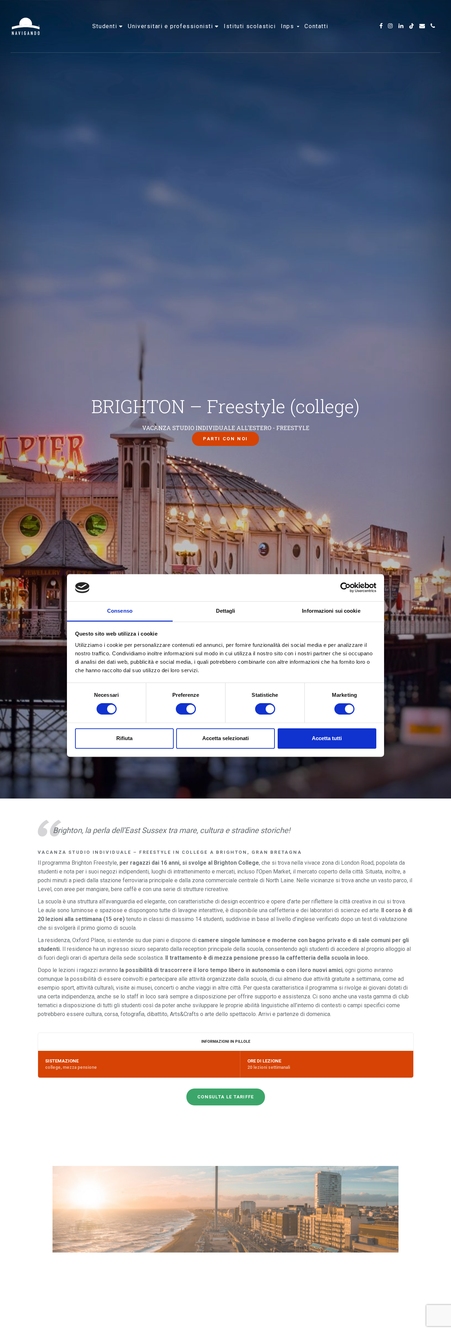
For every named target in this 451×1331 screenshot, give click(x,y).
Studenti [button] (105, 26)
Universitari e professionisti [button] (171, 26)
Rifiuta (124, 738)
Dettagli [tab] (225, 611)
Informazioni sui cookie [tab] (331, 611)
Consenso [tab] (119, 611)
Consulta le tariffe (225, 1096)
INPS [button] (288, 26)
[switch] (186, 709)
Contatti (316, 26)
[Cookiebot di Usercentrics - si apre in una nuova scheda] (345, 587)
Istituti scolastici (250, 26)
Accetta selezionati (225, 738)
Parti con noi (225, 438)
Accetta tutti (327, 738)
